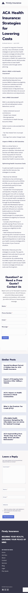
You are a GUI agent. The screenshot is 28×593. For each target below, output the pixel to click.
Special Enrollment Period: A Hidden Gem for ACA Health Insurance (14, 367)
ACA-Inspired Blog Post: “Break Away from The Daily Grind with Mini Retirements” (13, 437)
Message (5, 327)
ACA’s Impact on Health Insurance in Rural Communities (13, 395)
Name (4, 306)
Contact (4, 560)
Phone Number (7, 313)
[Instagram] (8, 590)
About (3, 558)
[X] (5, 590)
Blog (3, 566)
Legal (3, 568)
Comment (6, 467)
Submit (5, 338)
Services (4, 563)
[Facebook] (3, 590)
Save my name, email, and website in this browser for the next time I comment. (14, 510)
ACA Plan (4, 555)
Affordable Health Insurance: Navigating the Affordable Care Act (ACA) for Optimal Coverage (14, 421)
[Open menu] (24, 3)
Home (3, 552)
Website (5, 505)
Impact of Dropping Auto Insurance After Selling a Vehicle (13, 381)
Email (4, 320)
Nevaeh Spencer (8, 43)
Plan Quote (5, 571)
